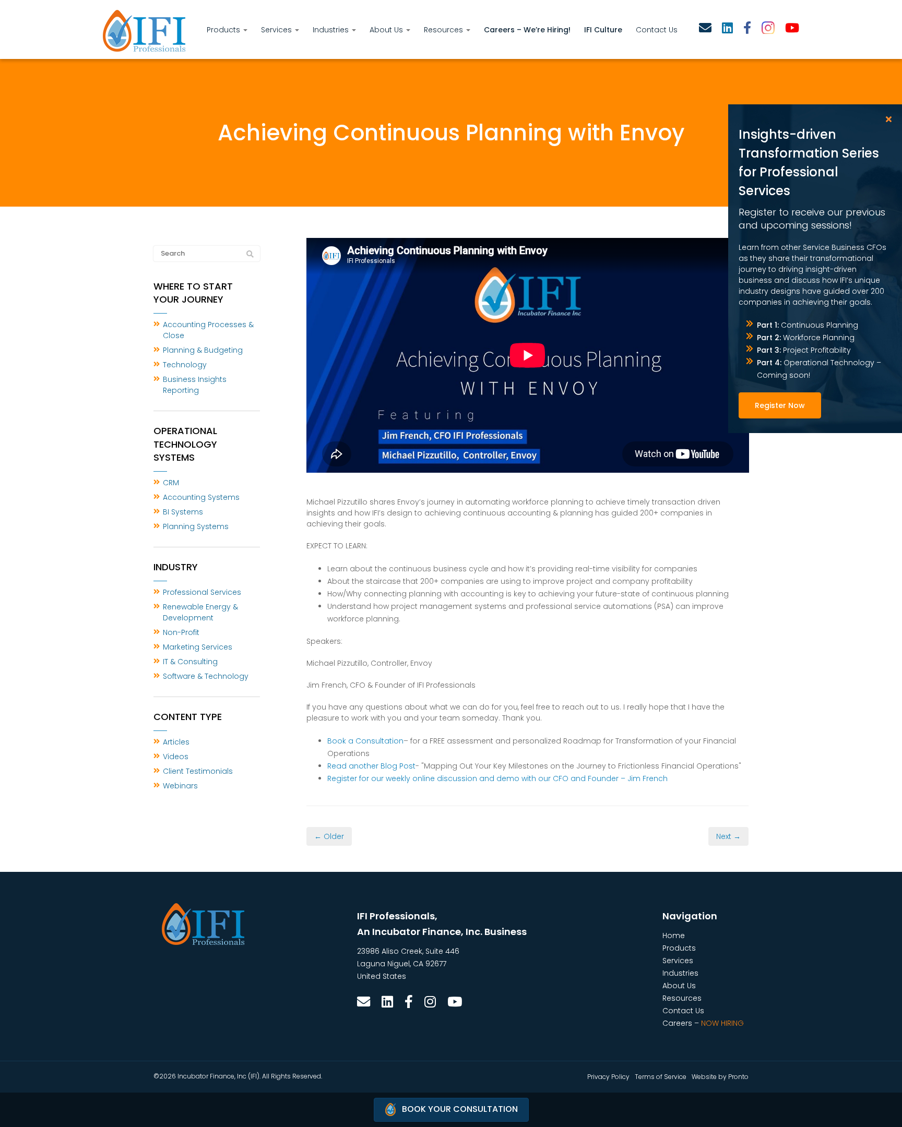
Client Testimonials (198, 771)
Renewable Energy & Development (200, 612)
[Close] (889, 119)
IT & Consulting (190, 661)
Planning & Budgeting (203, 350)
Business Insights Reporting (195, 384)
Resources (444, 30)
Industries (332, 30)
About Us (387, 30)
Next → (728, 836)
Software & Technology (205, 676)
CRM (171, 482)
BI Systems (183, 512)
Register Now (780, 405)
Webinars (180, 786)
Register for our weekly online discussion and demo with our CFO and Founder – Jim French (497, 778)
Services (277, 30)
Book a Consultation (365, 741)
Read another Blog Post (371, 766)
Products (224, 30)
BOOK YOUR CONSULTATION (460, 1109)
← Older (329, 836)
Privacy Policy (608, 1076)
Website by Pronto (720, 1076)
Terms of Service (660, 1076)
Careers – (703, 1023)
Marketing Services (197, 647)
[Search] (250, 254)
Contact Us (657, 30)
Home (673, 935)
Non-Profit (181, 632)
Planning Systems (196, 526)
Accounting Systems (201, 497)
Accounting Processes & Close (208, 330)
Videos (175, 756)
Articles (176, 742)
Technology (185, 364)
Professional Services (202, 592)
